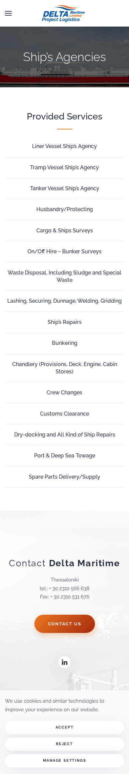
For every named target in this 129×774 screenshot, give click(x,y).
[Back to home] (65, 13)
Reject (64, 744)
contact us (64, 623)
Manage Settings (64, 760)
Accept (65, 727)
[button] (8, 13)
